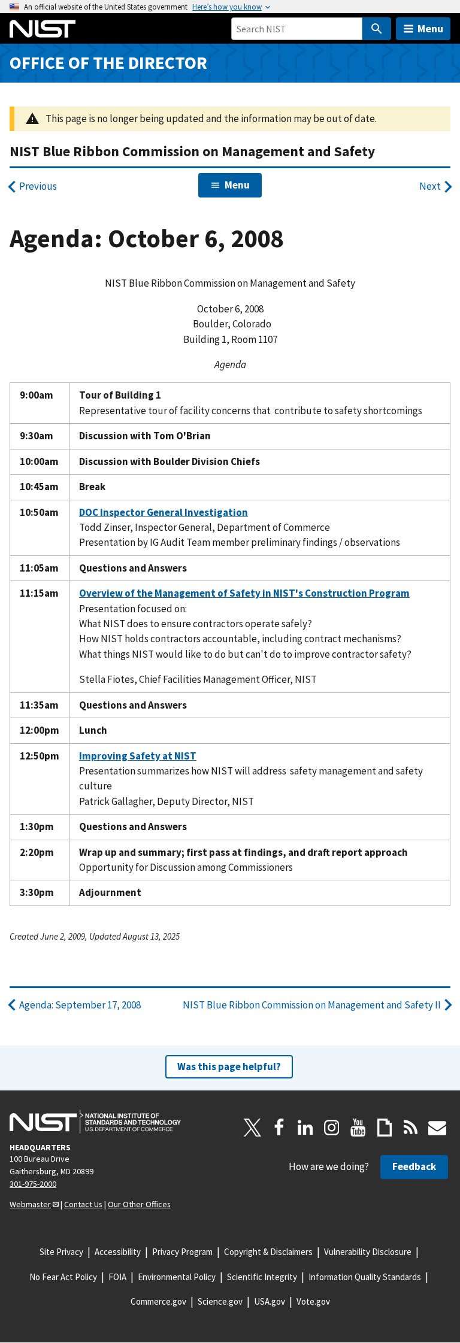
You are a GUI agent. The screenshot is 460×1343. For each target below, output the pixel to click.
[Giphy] (384, 1127)
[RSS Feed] (411, 1127)
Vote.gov (313, 1301)
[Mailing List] (437, 1127)
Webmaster (30, 1204)
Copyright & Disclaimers (268, 1251)
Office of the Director (108, 62)
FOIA (117, 1277)
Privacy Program (182, 1251)
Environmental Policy (177, 1277)
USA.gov (269, 1301)
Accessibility (118, 1251)
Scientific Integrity (262, 1277)
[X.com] (253, 1127)
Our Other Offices (139, 1204)
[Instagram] (332, 1127)
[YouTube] (358, 1127)
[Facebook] (279, 1127)
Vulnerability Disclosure (367, 1251)
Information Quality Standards (364, 1277)
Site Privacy (61, 1251)
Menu (430, 28)
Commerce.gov (158, 1301)
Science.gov (220, 1301)
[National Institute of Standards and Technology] (95, 1122)
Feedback (414, 1166)
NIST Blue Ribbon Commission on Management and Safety (192, 151)
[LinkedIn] (305, 1127)
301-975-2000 (33, 1183)
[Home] (42, 28)
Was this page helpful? (229, 1066)
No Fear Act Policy (63, 1277)
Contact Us (83, 1204)
